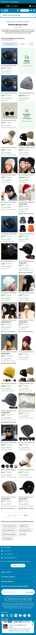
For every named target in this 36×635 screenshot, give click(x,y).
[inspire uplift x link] (7, 615)
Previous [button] (10, 515)
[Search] (33, 15)
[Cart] (34, 10)
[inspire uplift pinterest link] (24, 615)
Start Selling (25, 10)
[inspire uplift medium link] (15, 615)
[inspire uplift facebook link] (2, 615)
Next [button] (26, 515)
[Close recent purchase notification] (32, 624)
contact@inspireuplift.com (10, 557)
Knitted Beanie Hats (23, 22)
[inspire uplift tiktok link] (29, 615)
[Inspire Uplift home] (6, 10)
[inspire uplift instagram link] (11, 615)
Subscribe (29, 592)
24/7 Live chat (7, 551)
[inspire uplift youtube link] (20, 615)
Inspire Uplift (10, 22)
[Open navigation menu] (2, 10)
